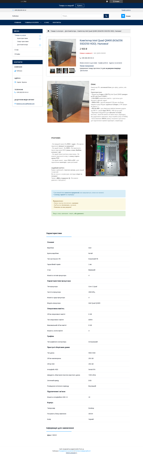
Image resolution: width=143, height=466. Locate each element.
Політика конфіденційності (83, 451)
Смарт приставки (22, 41)
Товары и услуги (32, 22)
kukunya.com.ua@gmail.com (25, 103)
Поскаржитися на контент (66, 451)
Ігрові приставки (22, 38)
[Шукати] (106, 16)
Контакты (57, 22)
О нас (46, 22)
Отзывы (17, 54)
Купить (79, 5)
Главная (17, 22)
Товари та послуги (57, 31)
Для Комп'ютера (70, 31)
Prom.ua (81, 449)
